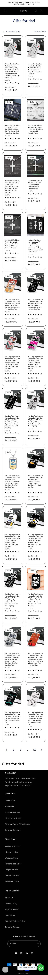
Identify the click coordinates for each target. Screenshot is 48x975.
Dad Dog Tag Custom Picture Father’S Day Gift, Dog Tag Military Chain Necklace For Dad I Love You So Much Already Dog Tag (35, 719)
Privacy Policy (11, 904)
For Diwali (9, 807)
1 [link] (6, 750)
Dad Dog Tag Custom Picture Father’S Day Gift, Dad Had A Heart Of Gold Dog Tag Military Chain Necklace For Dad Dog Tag (12, 422)
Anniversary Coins (13, 846)
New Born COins (12, 881)
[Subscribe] (37, 944)
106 (34, 750)
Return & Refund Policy (15, 921)
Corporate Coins (12, 876)
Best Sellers (10, 801)
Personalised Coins (13, 864)
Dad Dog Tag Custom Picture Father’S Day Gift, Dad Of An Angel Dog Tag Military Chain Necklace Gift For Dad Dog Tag (12, 600)
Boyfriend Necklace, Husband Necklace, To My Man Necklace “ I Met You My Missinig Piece (35, 129)
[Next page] (41, 750)
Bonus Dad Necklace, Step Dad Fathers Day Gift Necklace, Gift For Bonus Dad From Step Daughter (12, 129)
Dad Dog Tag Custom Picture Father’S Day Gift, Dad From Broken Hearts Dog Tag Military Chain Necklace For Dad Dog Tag (12, 362)
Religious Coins (11, 870)
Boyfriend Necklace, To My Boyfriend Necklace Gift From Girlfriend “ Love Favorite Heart (12, 244)
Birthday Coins (11, 852)
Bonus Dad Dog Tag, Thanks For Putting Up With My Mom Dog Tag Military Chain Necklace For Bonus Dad (35, 69)
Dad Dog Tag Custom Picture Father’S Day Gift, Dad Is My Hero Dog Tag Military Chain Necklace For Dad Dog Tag (35, 421)
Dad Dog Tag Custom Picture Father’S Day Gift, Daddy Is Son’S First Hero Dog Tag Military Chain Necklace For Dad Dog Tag (35, 600)
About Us (9, 898)
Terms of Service (12, 927)
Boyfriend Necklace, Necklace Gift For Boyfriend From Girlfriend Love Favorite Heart (35, 184)
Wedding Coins (11, 858)
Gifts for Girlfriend (13, 830)
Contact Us (10, 915)
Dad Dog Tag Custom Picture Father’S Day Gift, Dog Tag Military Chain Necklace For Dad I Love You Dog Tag (12, 718)
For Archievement (12, 812)
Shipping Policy (11, 909)
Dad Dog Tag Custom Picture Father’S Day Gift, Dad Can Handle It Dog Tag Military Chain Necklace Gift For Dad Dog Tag (12, 304)
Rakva (27, 974)
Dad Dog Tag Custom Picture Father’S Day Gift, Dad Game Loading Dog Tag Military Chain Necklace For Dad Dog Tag (35, 362)
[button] (5, 11)
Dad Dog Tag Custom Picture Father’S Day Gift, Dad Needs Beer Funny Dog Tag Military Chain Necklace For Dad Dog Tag (12, 540)
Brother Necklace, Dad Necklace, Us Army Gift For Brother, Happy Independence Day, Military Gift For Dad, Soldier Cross (35, 246)
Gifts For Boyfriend (13, 818)
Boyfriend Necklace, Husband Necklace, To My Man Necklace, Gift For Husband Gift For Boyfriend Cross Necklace (12, 186)
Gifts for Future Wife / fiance (17, 824)
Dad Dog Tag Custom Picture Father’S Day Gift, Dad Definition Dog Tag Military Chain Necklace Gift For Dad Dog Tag (35, 304)
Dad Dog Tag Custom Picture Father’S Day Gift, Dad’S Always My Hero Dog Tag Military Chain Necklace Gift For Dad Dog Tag (12, 659)
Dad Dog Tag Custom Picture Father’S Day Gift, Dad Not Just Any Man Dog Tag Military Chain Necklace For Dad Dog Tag (35, 540)
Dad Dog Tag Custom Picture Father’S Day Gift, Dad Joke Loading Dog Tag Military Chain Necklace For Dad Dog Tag (35, 481)
